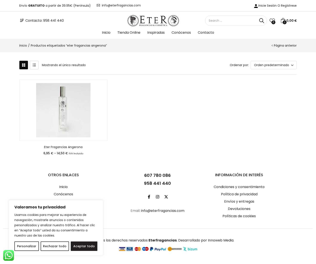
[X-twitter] (166, 197)
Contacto (206, 32)
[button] (289, 20)
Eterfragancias (163, 240)
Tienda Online (128, 32)
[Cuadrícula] (23, 65)
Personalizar (26, 246)
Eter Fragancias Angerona (63, 147)
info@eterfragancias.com (121, 5)
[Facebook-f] (149, 197)
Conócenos (181, 32)
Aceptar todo (84, 246)
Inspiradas (156, 32)
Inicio (106, 32)
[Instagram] (158, 197)
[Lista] (34, 65)
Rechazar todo (54, 246)
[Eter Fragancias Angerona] (63, 110)
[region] (56, 227)
